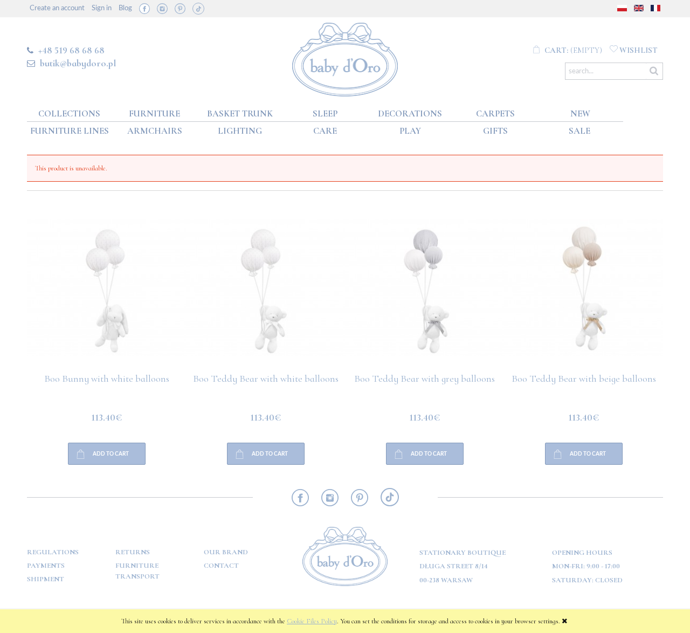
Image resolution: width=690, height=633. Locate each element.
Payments (46, 565)
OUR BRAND (226, 552)
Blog (125, 8)
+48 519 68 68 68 (71, 50)
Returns (132, 552)
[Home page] (345, 57)
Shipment (45, 579)
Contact (221, 565)
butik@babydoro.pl (78, 63)
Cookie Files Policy (312, 621)
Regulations (53, 552)
